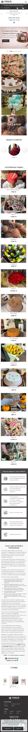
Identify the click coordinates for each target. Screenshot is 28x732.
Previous (1, 14)
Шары (11, 713)
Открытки (18, 711)
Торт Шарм (13, 313)
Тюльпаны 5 (13, 264)
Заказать (6, 40)
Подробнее (8, 728)
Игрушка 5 (13, 239)
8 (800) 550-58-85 (14, 18)
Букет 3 (13, 214)
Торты (5, 713)
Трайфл (13, 412)
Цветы (5, 711)
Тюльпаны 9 (13, 363)
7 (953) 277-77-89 (14, 20)
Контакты (6, 705)
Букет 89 (13, 462)
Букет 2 (14, 157)
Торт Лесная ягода (13, 387)
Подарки (12, 711)
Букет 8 (13, 288)
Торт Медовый (13, 338)
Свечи (17, 713)
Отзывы (12, 705)
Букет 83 (13, 437)
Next (26, 14)
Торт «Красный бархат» (13, 189)
